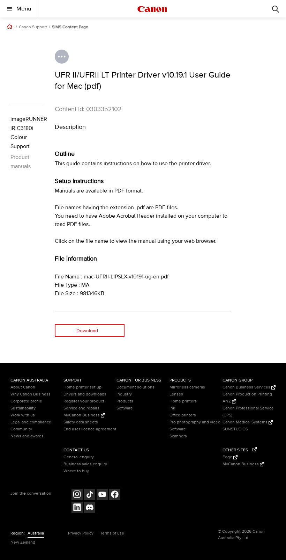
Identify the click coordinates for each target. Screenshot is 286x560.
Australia (36, 533)
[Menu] (275, 9)
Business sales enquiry (85, 464)
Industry (124, 394)
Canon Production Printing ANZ (247, 398)
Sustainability (23, 408)
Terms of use (112, 533)
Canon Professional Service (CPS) (248, 412)
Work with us (22, 415)
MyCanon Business (82, 415)
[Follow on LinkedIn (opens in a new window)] (77, 508)
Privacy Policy (80, 533)
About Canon (22, 387)
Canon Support (33, 27)
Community (21, 429)
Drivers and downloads (84, 394)
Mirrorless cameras (187, 387)
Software (124, 408)
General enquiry (78, 457)
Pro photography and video (195, 422)
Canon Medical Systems (246, 422)
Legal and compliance (30, 422)
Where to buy (76, 471)
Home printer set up (82, 387)
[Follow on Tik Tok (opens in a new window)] (89, 495)
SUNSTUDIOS (235, 429)
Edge (228, 457)
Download (87, 331)
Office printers (183, 415)
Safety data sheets (80, 422)
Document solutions (135, 387)
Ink (172, 408)
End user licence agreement (89, 429)
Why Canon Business (30, 394)
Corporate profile (26, 401)
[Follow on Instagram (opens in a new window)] (77, 495)
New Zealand (22, 542)
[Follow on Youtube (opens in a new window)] (102, 495)
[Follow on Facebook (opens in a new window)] (114, 495)
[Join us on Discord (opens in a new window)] (89, 508)
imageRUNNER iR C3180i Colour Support (26, 133)
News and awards (27, 436)
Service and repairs (81, 408)
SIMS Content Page (70, 27)
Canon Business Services (247, 387)
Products (124, 401)
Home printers (183, 401)
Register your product (83, 401)
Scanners (178, 436)
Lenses (176, 394)
